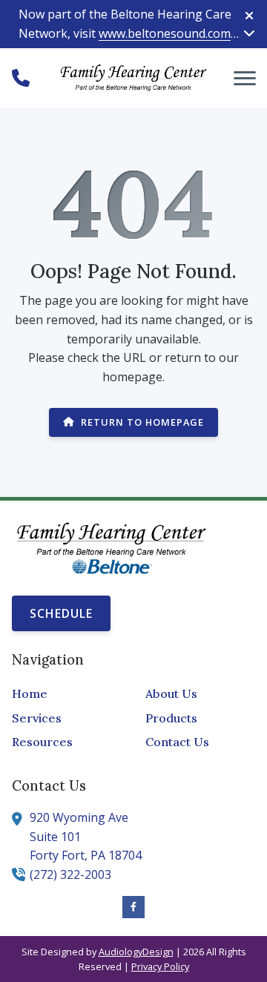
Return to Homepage (142, 422)
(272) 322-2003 (70, 874)
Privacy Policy (160, 966)
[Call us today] (21, 78)
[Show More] (249, 33)
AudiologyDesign (136, 951)
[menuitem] (67, 694)
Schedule (61, 613)
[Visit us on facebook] (133, 907)
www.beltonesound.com (165, 33)
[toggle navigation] (244, 78)
